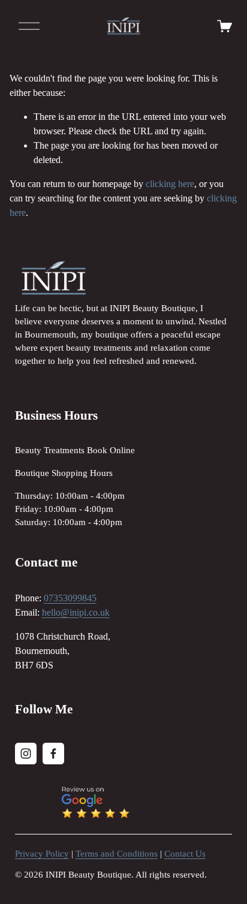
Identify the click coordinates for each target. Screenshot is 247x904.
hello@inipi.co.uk (76, 612)
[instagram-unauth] (26, 753)
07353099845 (70, 598)
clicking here (170, 184)
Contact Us (185, 853)
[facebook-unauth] (53, 753)
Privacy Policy (42, 853)
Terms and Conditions (117, 853)
